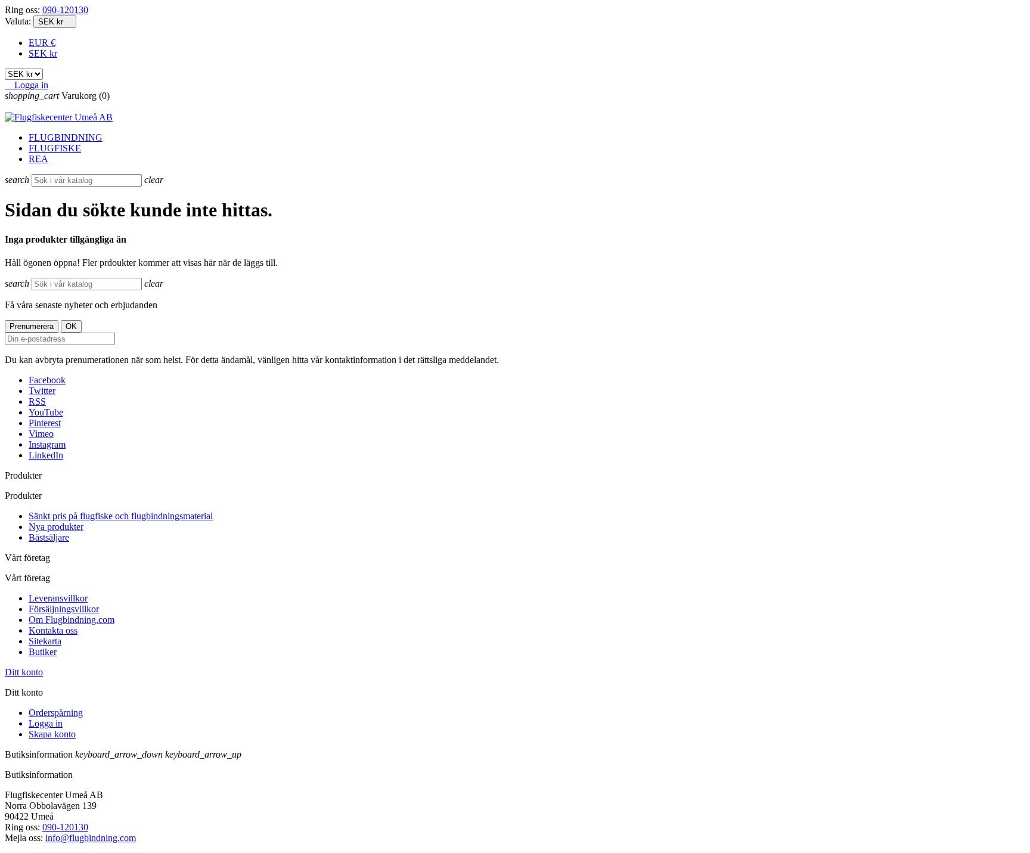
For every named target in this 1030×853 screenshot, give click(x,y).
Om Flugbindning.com (71, 620)
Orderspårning (56, 713)
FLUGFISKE (55, 148)
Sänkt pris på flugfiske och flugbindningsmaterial (121, 516)
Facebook (47, 380)
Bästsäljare (49, 537)
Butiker (43, 652)
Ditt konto (24, 672)
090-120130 (65, 10)
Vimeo (41, 434)
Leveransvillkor (58, 598)
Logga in (46, 723)
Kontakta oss (53, 630)
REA (38, 159)
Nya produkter (56, 527)
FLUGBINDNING (66, 137)
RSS (37, 401)
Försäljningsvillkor (64, 609)
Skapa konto (52, 734)
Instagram (47, 444)
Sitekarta (45, 641)
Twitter (42, 391)
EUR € (42, 43)
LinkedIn (46, 455)
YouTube (46, 412)
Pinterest (45, 423)
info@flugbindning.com (90, 838)
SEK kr (43, 53)
